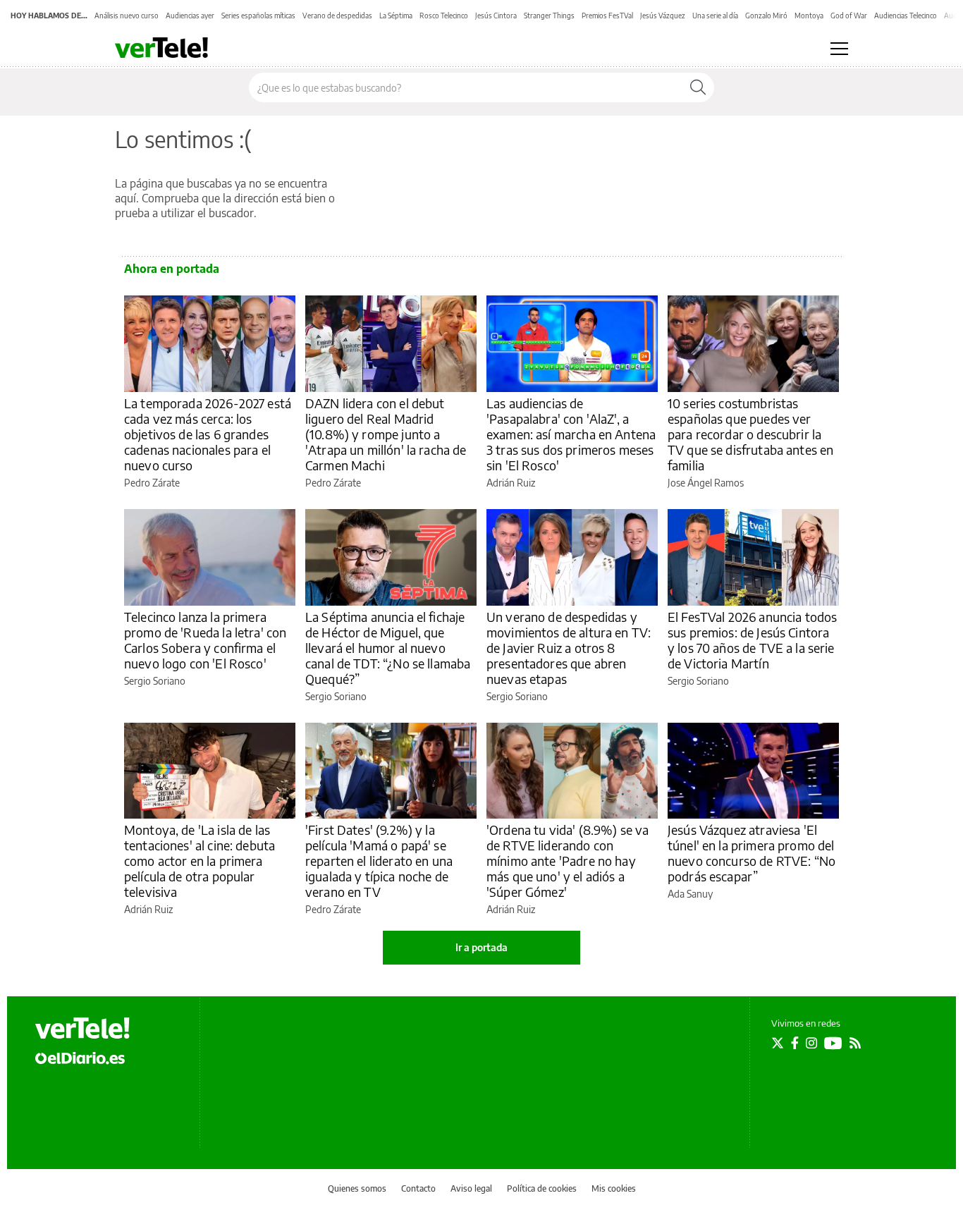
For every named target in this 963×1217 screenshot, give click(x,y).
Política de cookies (542, 1188)
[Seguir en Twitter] (777, 1042)
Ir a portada (481, 947)
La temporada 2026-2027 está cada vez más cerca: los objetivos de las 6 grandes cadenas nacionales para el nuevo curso (207, 434)
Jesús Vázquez (662, 15)
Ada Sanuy (690, 894)
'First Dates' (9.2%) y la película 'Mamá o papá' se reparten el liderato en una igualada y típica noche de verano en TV (379, 860)
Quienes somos (357, 1188)
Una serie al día (715, 15)
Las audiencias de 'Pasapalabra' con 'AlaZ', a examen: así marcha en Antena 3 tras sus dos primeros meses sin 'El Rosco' (571, 434)
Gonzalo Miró (766, 15)
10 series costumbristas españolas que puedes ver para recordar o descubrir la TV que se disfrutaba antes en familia (750, 434)
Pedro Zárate (152, 483)
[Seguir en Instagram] (811, 1042)
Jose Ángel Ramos (706, 483)
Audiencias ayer (190, 15)
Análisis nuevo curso (126, 15)
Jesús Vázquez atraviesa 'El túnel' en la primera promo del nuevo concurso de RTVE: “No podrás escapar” (751, 852)
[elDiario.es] (80, 1057)
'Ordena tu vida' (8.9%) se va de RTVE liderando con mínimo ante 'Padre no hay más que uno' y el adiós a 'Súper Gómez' (567, 860)
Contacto (418, 1188)
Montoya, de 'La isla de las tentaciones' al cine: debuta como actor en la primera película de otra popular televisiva (199, 860)
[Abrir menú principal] (839, 48)
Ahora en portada (171, 269)
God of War (848, 15)
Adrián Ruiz (510, 483)
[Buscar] (698, 87)
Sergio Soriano (154, 681)
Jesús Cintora (496, 15)
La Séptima (395, 15)
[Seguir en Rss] (855, 1042)
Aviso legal (471, 1188)
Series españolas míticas (258, 15)
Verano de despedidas (337, 15)
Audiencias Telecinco (905, 15)
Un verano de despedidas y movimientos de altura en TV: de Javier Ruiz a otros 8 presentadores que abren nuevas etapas (568, 647)
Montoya (809, 15)
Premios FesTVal (607, 15)
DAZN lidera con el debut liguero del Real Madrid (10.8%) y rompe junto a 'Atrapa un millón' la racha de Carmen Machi (386, 434)
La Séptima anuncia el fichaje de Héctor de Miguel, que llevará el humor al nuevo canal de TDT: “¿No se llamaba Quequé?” (387, 647)
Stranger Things (549, 15)
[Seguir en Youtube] (833, 1042)
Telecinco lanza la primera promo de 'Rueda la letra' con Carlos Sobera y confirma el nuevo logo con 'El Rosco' (205, 639)
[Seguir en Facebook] (795, 1042)
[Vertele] (82, 1028)
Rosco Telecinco (443, 15)
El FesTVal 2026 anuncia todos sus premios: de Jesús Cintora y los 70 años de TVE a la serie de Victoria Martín (752, 639)
